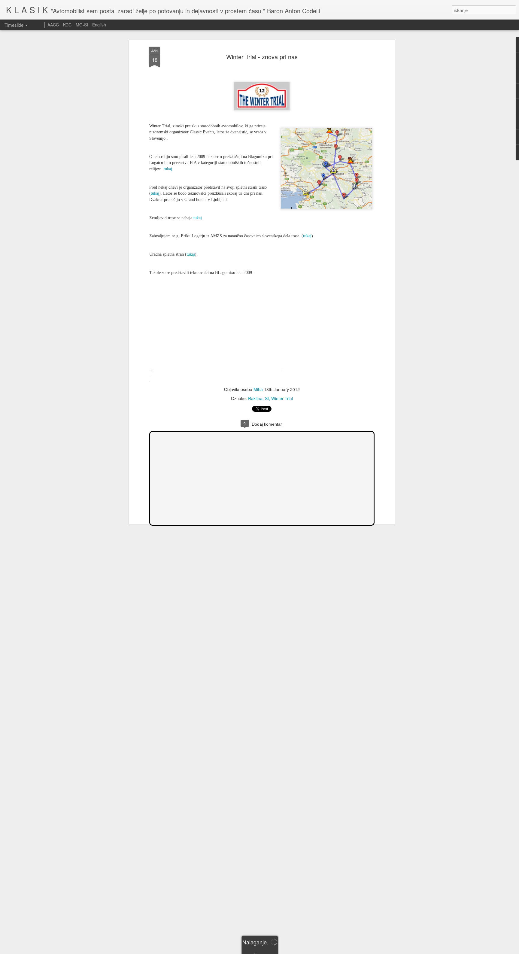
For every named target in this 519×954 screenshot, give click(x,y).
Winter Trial (282, 398)
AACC (53, 25)
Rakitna (255, 398)
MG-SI (82, 25)
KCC (67, 25)
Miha (258, 389)
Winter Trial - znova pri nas (262, 56)
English (99, 25)
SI (267, 398)
